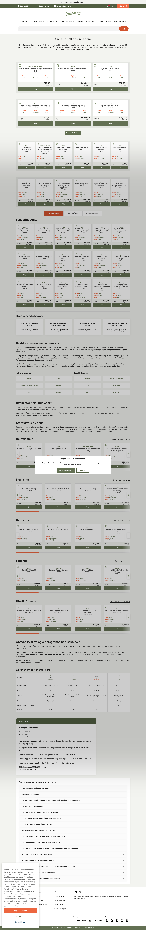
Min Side (37, 892)
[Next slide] (128, 454)
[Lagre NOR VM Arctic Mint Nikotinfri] (18, 607)
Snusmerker (24, 21)
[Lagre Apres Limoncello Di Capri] (114, 253)
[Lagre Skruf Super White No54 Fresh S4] (77, 445)
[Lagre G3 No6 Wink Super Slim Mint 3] (106, 526)
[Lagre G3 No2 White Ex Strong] (18, 526)
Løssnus (80, 21)
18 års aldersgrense (60, 909)
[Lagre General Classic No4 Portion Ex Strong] (106, 485)
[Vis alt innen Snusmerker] (29, 21)
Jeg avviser (20, 916)
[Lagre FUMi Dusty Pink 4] (76, 180)
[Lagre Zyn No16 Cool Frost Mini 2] (19, 144)
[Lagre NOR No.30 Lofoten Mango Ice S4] (56, 225)
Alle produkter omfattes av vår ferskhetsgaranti (39, 654)
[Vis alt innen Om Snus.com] (125, 21)
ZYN (58, 378)
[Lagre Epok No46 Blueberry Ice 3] (37, 225)
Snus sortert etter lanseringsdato (72, 2)
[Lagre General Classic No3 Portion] (47, 485)
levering (114, 654)
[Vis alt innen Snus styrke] (95, 21)
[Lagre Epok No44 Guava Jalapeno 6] (95, 180)
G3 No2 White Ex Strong (50, 685)
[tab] (27, 511)
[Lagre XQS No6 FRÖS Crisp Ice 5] (19, 180)
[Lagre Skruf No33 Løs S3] (18, 567)
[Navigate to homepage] (102, 891)
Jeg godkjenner (20, 910)
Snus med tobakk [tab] (92, 213)
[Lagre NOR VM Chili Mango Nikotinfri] (106, 607)
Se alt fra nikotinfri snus (120, 602)
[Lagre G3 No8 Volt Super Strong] (47, 526)
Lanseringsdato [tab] (54, 213)
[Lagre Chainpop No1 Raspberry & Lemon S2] (95, 281)
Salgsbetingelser (59, 904)
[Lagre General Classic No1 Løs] (47, 567)
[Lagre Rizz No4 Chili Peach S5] (95, 253)
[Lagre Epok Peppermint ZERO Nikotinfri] (77, 607)
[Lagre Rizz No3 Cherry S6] (37, 253)
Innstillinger (20, 922)
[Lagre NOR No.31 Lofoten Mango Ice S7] (76, 225)
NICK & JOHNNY (116, 378)
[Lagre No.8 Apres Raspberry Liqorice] (113, 180)
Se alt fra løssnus (122, 561)
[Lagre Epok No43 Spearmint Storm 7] (57, 65)
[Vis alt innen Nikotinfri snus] (73, 21)
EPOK (29, 378)
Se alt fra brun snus (121, 480)
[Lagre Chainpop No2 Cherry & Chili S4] (114, 281)
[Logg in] (108, 6)
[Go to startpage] (73, 13)
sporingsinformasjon (117, 350)
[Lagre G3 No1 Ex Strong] (18, 485)
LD (87, 392)
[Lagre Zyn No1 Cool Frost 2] (95, 65)
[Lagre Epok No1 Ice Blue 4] (95, 103)
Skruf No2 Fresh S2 (119, 685)
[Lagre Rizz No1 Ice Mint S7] (18, 253)
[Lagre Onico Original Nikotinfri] (47, 607)
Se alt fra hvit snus (122, 520)
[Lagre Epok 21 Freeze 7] (76, 144)
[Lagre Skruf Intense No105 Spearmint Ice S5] (20, 65)
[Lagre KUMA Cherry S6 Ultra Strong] (18, 445)
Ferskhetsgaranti (59, 900)
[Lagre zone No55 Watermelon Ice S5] (20, 103)
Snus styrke (90, 21)
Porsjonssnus (52, 21)
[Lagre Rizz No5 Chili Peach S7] (56, 253)
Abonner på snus (105, 21)
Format (24, 76)
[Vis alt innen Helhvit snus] (43, 21)
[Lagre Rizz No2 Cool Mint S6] (76, 253)
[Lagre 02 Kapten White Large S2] (37, 281)
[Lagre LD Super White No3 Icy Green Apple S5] (57, 180)
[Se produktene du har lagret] (113, 6)
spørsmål (95, 654)
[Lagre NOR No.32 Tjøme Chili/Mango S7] (95, 225)
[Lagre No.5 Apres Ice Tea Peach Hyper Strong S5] (106, 445)
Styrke (35, 76)
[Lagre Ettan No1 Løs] (77, 567)
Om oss (57, 892)
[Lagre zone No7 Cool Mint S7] (113, 144)
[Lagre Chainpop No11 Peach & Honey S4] (56, 281)
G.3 (87, 385)
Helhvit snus (38, 21)
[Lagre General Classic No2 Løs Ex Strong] (106, 567)
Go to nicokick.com (65, 470)
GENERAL (116, 385)
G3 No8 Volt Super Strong (96, 685)
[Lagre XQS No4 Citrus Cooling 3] (38, 180)
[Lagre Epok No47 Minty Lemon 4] (18, 225)
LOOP (58, 385)
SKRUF (87, 378)
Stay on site (83, 470)
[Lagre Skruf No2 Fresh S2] (77, 526)
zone (30, 392)
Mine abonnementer (41, 904)
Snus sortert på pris (73, 133)
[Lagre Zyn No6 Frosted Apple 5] (57, 103)
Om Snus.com (119, 21)
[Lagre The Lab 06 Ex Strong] (77, 485)
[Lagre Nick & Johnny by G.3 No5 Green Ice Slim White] (38, 144)
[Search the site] (124, 28)
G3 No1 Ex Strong (73, 685)
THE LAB (116, 392)
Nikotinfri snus (67, 21)
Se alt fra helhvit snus (120, 439)
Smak (46, 76)
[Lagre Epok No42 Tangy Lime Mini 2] (57, 144)
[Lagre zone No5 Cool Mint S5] (95, 144)
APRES (58, 392)
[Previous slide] (17, 454)
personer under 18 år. (112, 366)
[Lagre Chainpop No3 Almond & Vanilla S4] (76, 281)
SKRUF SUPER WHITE (29, 385)
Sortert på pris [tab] (73, 213)
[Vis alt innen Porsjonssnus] (58, 21)
